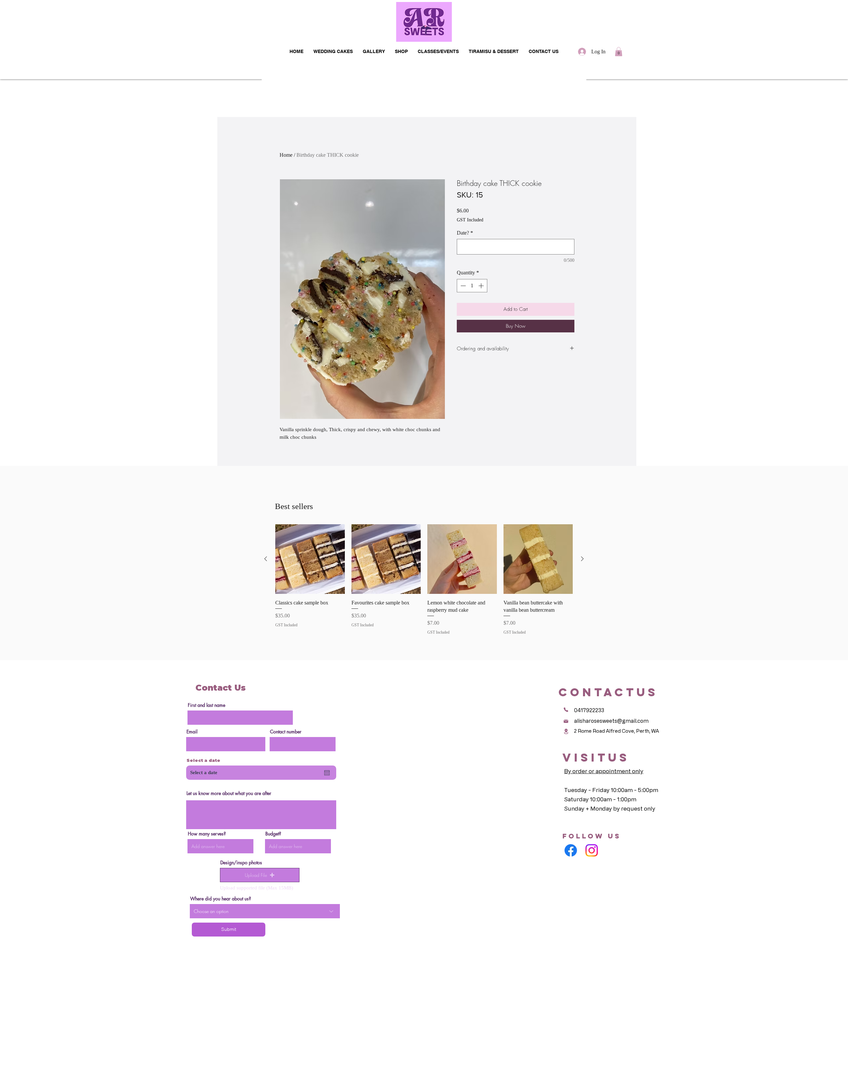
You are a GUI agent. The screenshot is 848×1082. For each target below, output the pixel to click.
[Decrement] (462, 285)
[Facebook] (570, 850)
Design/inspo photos (241, 862)
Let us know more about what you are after (228, 793)
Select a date (203, 760)
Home (286, 155)
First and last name (206, 705)
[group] (424, 580)
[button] (618, 51)
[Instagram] (591, 850)
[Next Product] (582, 559)
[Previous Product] (266, 559)
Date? (465, 233)
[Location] (565, 731)
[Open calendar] (327, 772)
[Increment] (481, 285)
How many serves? (207, 833)
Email (191, 731)
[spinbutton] (472, 285)
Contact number (285, 731)
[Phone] (565, 709)
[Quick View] (310, 559)
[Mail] (565, 721)
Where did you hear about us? (220, 898)
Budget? (273, 833)
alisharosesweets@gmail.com (611, 721)
